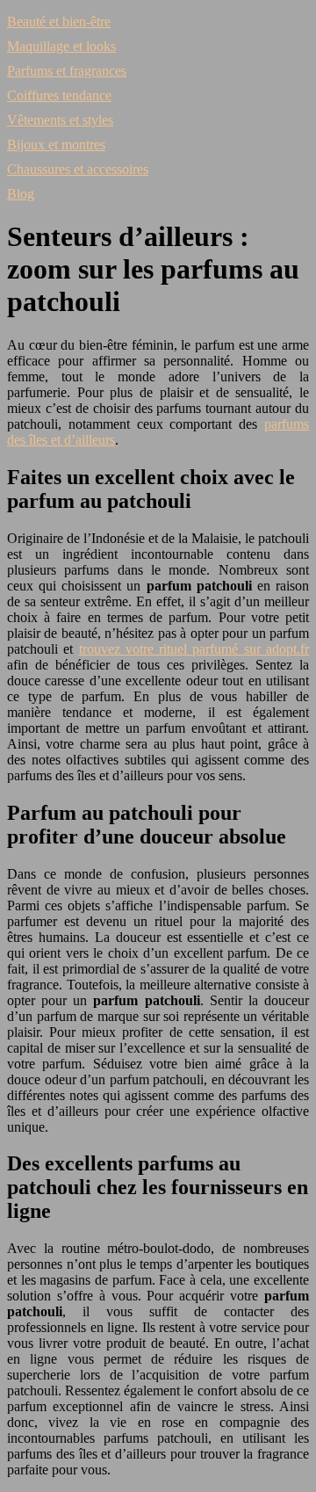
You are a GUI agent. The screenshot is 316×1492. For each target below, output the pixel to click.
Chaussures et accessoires (77, 169)
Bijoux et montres (56, 144)
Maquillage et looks (61, 46)
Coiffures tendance (59, 95)
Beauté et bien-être (59, 21)
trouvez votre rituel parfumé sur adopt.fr (194, 648)
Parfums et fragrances (66, 70)
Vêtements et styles (60, 119)
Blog (20, 193)
